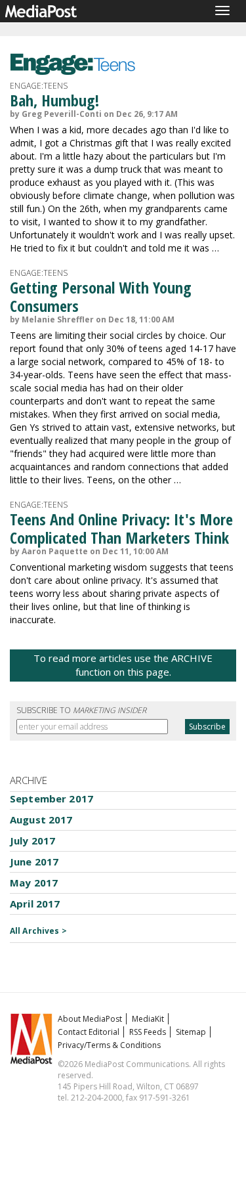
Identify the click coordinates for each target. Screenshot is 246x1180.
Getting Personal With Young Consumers (101, 296)
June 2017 (34, 861)
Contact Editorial (88, 1032)
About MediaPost (90, 1018)
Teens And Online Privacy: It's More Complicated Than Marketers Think (121, 528)
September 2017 (51, 798)
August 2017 (41, 819)
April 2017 (35, 903)
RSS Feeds (147, 1032)
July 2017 (32, 840)
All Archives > (38, 930)
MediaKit (148, 1018)
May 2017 (34, 882)
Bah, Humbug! (54, 100)
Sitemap (191, 1032)
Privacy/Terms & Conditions (109, 1045)
